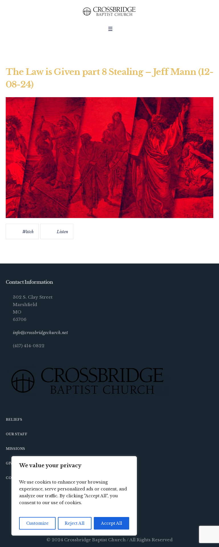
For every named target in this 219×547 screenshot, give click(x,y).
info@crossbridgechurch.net (40, 332)
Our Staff (16, 434)
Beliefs (14, 420)
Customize (37, 523)
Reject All (74, 523)
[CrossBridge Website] (109, 11)
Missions (15, 449)
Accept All (111, 523)
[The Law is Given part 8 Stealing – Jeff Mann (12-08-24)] (109, 157)
